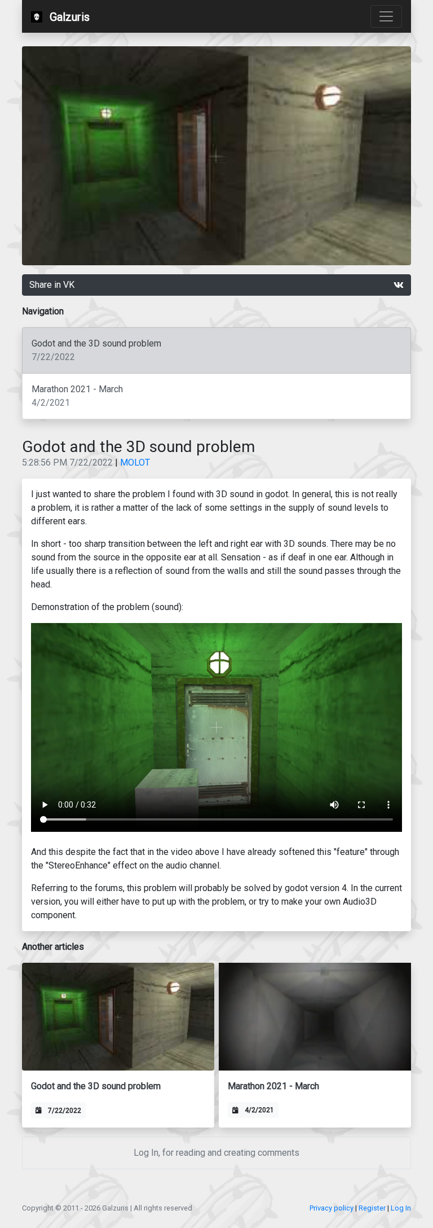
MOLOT (135, 462)
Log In (401, 1208)
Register (372, 1208)
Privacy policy (332, 1208)
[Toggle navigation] (386, 16)
